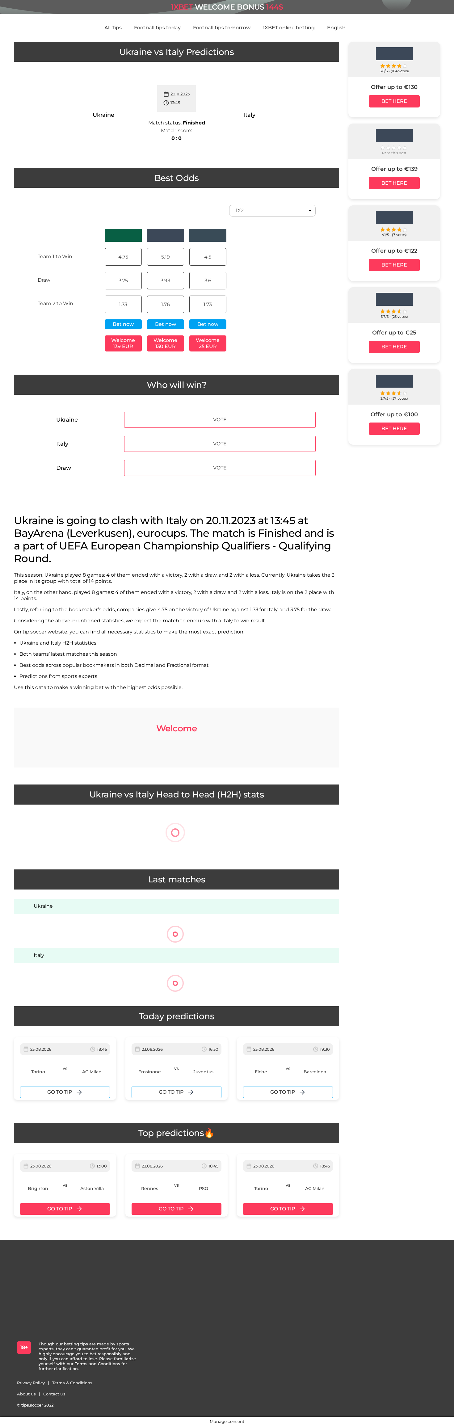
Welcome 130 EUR (165, 343)
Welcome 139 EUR (123, 343)
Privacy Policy (31, 1382)
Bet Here (394, 101)
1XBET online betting (289, 28)
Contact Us (54, 1393)
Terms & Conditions (72, 1382)
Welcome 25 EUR (208, 343)
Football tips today (157, 28)
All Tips (113, 28)
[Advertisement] (394, 543)
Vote (220, 420)
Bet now (123, 324)
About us (26, 1393)
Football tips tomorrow (221, 28)
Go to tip (59, 1092)
